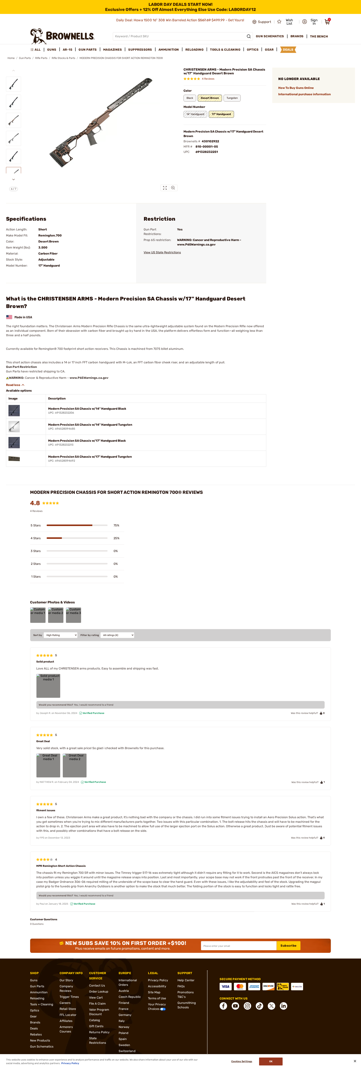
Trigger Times (69, 997)
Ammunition (39, 992)
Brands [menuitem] (297, 36)
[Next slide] (14, 179)
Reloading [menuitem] (194, 49)
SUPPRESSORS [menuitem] (140, 49)
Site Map (154, 992)
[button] (310, 21)
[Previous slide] (14, 71)
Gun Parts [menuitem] (88, 49)
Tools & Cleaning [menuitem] (225, 49)
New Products (40, 1040)
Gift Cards (96, 1026)
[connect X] (271, 1006)
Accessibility (157, 986)
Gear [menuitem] (269, 49)
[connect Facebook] (223, 1006)
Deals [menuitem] (288, 49)
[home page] (62, 36)
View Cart (96, 997)
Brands (35, 1022)
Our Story (66, 980)
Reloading (37, 998)
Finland (124, 1003)
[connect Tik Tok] (259, 1006)
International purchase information (304, 94)
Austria (124, 991)
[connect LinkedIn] (283, 1006)
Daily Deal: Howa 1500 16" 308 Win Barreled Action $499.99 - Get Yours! (180, 20)
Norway (124, 1027)
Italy (122, 1021)
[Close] (355, 1061)
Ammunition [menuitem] (169, 49)
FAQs (181, 986)
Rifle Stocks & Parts (63, 58)
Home (11, 58)
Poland (124, 1033)
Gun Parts (25, 58)
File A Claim (97, 1003)
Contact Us (97, 985)
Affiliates (66, 1021)
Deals (34, 1028)
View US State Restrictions (162, 252)
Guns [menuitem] (51, 49)
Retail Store (68, 1009)
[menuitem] (37, 49)
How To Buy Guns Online (296, 88)
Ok (270, 1061)
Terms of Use (157, 998)
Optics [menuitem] (253, 49)
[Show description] (15, 385)
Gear (33, 1016)
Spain (123, 1039)
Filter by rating (89, 635)
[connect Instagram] (247, 1006)
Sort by (37, 635)
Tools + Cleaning (41, 1004)
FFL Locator (68, 1015)
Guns (33, 980)
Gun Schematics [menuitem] (270, 36)
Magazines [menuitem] (112, 49)
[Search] (249, 36)
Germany (125, 1015)
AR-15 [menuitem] (67, 49)
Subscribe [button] (289, 945)
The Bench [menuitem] (319, 36)
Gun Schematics (41, 1046)
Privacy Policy (158, 980)
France (124, 1009)
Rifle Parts (41, 58)
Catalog (94, 1020)
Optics (34, 1010)
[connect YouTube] (235, 1006)
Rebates (36, 1034)
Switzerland (127, 1051)
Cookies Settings (241, 1061)
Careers (65, 1003)
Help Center (185, 980)
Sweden (124, 1045)
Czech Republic (130, 997)
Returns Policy (99, 1032)
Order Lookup (98, 991)
